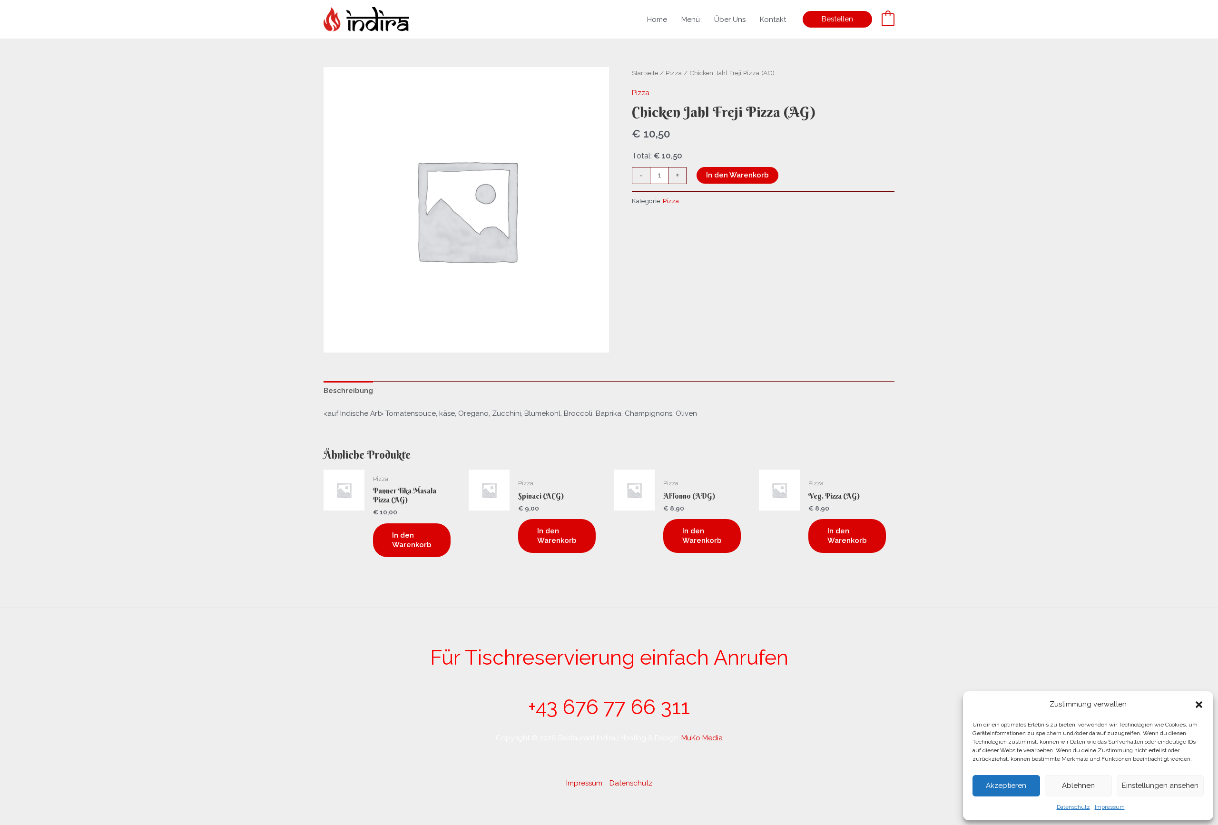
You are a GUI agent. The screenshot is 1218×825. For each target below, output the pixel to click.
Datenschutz (1073, 807)
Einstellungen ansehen (1160, 785)
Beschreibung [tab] (348, 390)
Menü (690, 19)
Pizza (674, 73)
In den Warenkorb (737, 175)
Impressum (1110, 807)
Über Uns (730, 19)
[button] (1199, 704)
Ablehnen (1078, 785)
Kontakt (773, 19)
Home (657, 19)
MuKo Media (702, 738)
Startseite (645, 73)
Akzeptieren (1006, 785)
